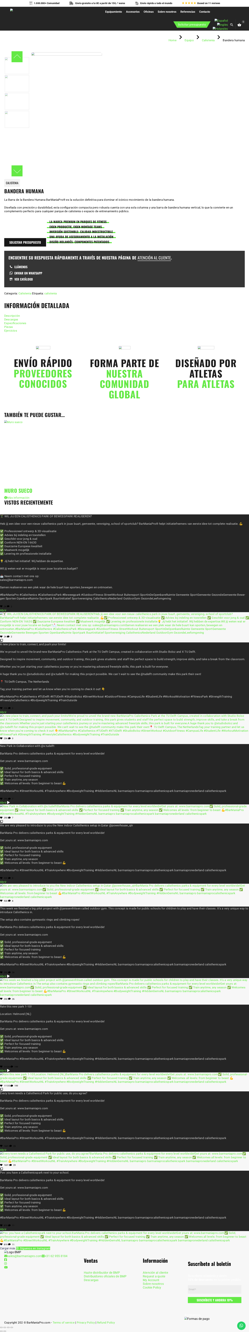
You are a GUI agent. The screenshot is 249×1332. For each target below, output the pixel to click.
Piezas (8, 327)
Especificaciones (15, 323)
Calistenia (24, 293)
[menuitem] (221, 20)
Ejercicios (10, 330)
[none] (220, 25)
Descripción (12, 315)
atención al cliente (154, 258)
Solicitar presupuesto (192, 24)
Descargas (11, 319)
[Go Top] (243, 1314)
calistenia (50, 293)
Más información (18, 497)
